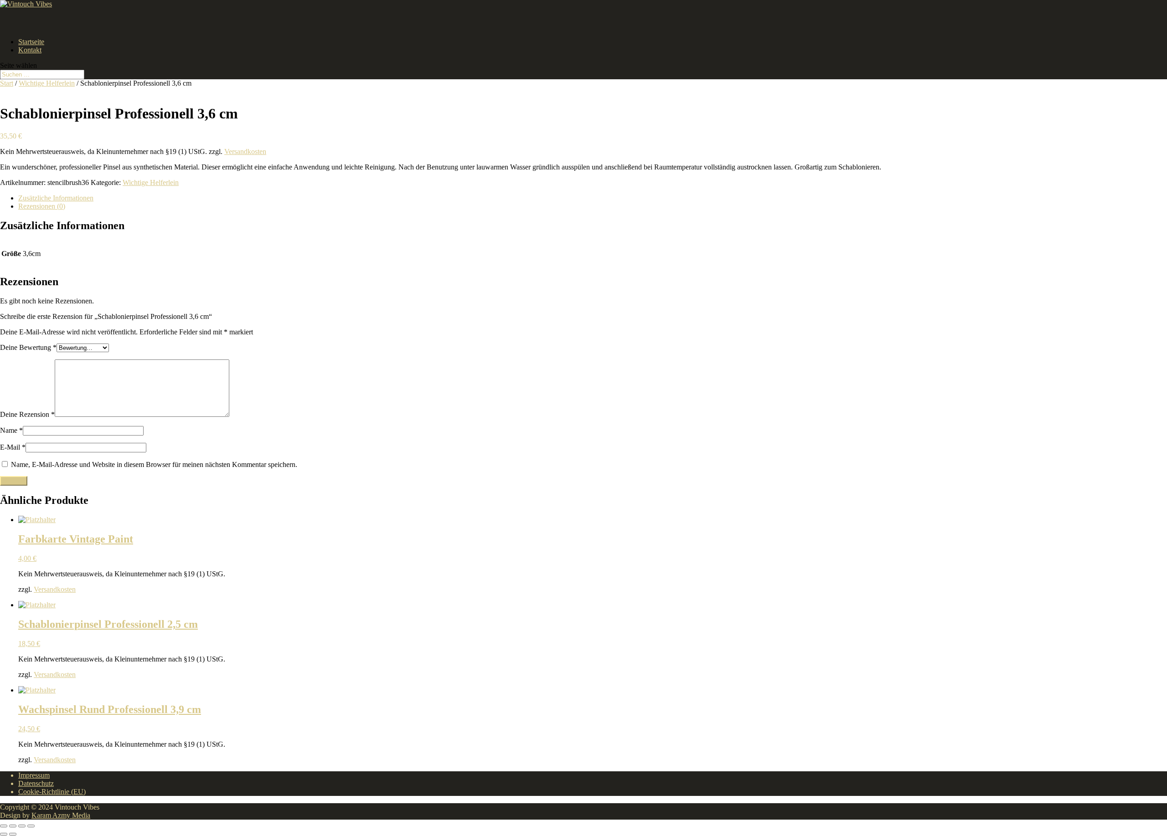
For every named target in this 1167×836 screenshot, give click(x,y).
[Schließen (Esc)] (31, 826)
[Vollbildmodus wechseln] (12, 826)
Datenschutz (36, 783)
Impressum (34, 775)
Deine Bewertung (28, 347)
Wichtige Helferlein (47, 83)
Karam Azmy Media (60, 815)
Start (6, 83)
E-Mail (13, 447)
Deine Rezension (27, 414)
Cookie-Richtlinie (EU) (52, 791)
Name (11, 430)
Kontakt (29, 50)
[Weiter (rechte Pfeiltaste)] (12, 834)
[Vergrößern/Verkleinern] (3, 826)
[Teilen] (22, 826)
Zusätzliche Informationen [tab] (55, 198)
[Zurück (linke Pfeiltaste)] (3, 834)
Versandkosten (245, 151)
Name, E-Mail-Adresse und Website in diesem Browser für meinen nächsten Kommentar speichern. (154, 464)
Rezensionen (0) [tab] (41, 206)
